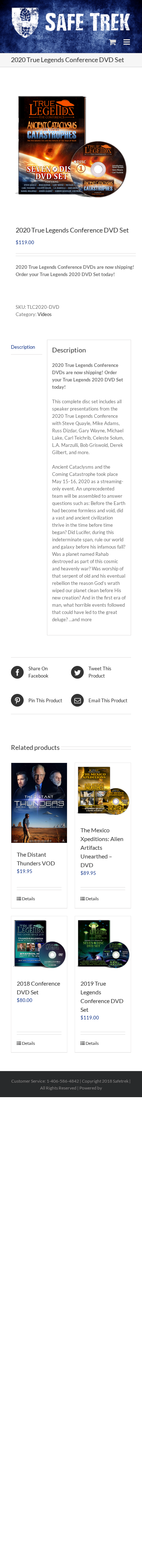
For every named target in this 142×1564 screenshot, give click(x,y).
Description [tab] (23, 347)
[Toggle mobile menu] (127, 42)
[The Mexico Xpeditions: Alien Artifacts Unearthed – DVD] (103, 791)
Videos (45, 314)
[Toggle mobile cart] (112, 42)
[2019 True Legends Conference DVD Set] (103, 944)
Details (28, 898)
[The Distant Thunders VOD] (39, 803)
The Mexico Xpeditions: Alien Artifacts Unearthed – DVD (101, 847)
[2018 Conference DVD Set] (39, 944)
